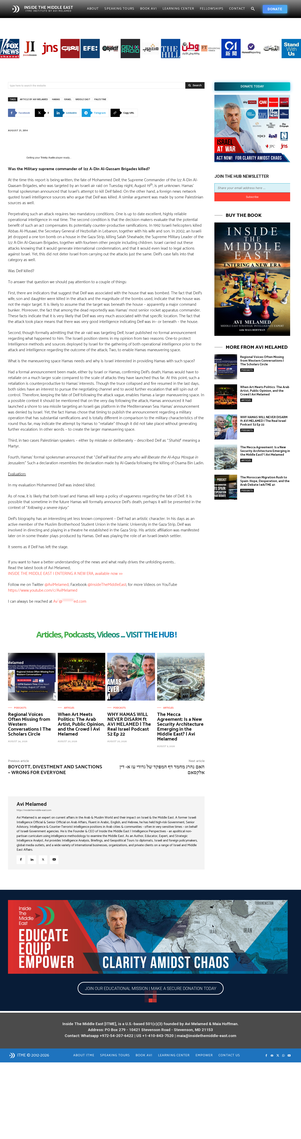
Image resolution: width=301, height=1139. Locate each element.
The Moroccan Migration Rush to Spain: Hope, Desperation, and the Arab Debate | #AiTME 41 (265, 481)
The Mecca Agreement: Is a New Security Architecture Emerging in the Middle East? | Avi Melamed (180, 727)
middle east (83, 99)
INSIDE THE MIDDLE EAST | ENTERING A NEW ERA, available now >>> (65, 573)
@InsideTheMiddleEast (107, 584)
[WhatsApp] (283, 1056)
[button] (253, 9)
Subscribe (252, 196)
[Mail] (272, 1056)
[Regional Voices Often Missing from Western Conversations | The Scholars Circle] (32, 677)
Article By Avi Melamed (34, 99)
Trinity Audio (48, 157)
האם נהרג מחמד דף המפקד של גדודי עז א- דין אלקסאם (162, 770)
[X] (43, 859)
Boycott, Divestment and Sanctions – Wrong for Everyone (55, 770)
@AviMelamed (57, 584)
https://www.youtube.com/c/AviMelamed (42, 590)
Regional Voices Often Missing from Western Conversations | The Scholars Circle (262, 360)
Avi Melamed (32, 804)
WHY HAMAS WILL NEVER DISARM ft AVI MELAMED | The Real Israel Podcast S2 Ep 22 (129, 724)
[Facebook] (21, 859)
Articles (69, 708)
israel (67, 99)
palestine (100, 99)
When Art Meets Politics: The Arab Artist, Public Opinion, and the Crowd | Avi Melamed (81, 724)
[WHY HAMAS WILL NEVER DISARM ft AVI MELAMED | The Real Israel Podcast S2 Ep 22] (131, 677)
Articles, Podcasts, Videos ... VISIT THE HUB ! (106, 635)
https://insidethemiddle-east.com (34, 810)
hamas (56, 99)
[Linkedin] (32, 859)
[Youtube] (54, 859)
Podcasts (20, 708)
